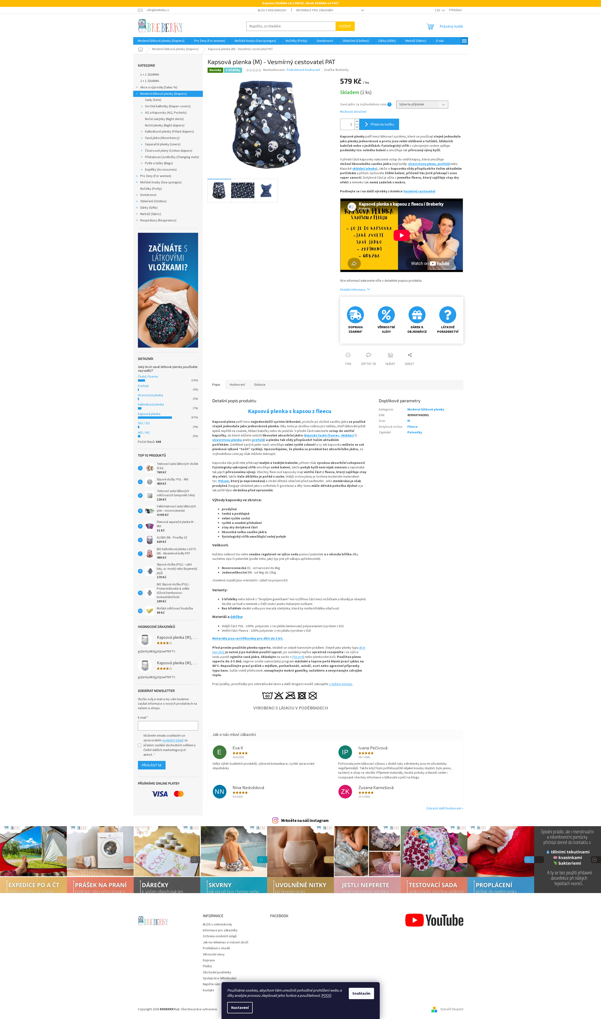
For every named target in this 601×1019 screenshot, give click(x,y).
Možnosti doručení (353, 112)
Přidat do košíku (382, 124)
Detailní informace (353, 289)
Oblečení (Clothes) (153, 201)
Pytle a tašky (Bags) (159, 163)
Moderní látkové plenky (425, 409)
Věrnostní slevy (214, 954)
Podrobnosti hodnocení (303, 70)
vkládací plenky (364, 168)
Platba (207, 966)
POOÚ (326, 995)
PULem (223, 481)
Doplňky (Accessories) (161, 169)
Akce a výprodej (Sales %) (158, 87)
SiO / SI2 (144, 423)
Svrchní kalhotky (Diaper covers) (168, 106)
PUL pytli (298, 657)
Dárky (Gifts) (149, 207)
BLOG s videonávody (272, 10)
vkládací (347, 435)
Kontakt (208, 990)
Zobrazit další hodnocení (443, 808)
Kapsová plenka (149, 414)
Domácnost (148, 195)
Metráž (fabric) (150, 214)
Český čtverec (148, 376)
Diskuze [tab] (259, 384)
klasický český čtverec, (322, 435)
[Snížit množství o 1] (356, 127)
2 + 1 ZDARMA (149, 81)
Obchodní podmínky (217, 972)
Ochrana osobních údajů (220, 936)
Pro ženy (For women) (155, 176)
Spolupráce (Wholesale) (219, 978)
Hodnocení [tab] (237, 384)
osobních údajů (172, 740)
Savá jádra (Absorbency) (162, 138)
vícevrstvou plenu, (423, 164)
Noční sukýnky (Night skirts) (164, 119)
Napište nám (211, 984)
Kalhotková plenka (151, 404)
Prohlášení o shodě (216, 948)
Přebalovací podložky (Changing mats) (172, 157)
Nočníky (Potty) (151, 188)
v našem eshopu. (341, 684)
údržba (236, 616)
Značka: (336, 70)
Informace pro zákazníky (314, 10)
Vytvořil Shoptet (451, 1009)
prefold (444, 164)
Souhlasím (361, 993)
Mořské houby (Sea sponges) (161, 182)
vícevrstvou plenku (227, 440)
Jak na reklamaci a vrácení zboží (225, 942)
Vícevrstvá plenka (150, 395)
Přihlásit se (152, 765)
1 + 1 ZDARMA (149, 74)
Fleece (412, 426)
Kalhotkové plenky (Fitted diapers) (169, 131)
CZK (438, 10)
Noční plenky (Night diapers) (164, 125)
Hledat (345, 26)
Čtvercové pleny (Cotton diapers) (168, 150)
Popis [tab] (216, 384)
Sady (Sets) (153, 100)
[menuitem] (161, 41)
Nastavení (240, 1007)
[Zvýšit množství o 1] (356, 121)
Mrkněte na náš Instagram (305, 821)
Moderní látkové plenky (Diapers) (163, 93)
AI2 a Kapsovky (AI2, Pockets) (166, 112)
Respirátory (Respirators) (158, 220)
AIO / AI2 (144, 432)
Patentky (414, 432)
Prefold (143, 386)
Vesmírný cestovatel (419, 191)
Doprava (209, 960)
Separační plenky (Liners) (162, 144)
